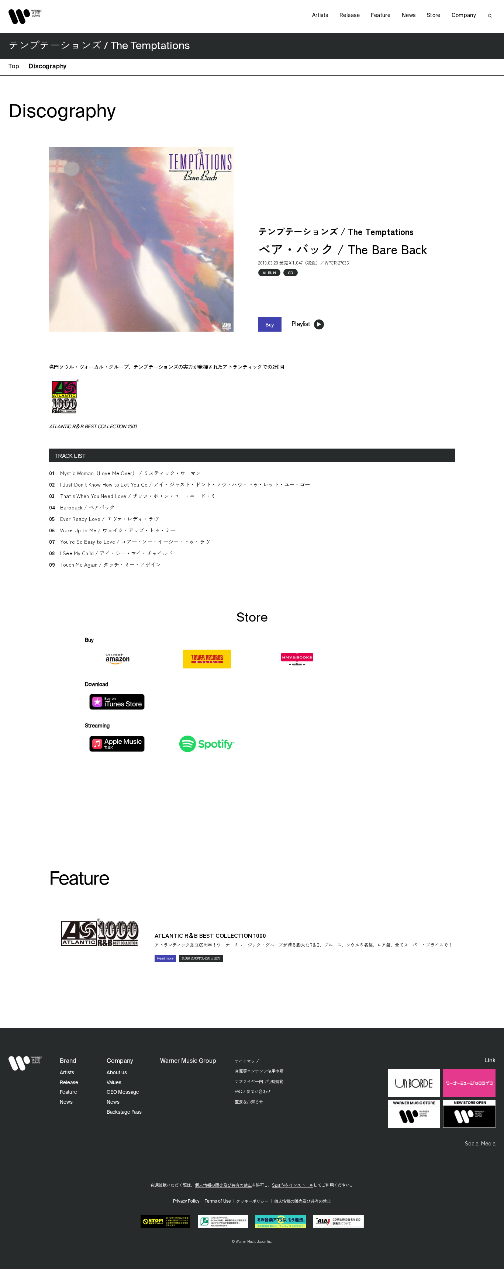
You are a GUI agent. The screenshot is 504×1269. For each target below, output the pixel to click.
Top (13, 67)
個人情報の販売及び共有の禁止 (223, 1185)
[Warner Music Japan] (25, 1063)
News (409, 15)
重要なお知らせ (249, 1101)
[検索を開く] (490, 15)
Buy (270, 324)
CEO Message (123, 1092)
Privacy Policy (186, 1201)
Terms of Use (218, 1201)
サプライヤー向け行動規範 (259, 1081)
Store (434, 15)
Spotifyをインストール (292, 1185)
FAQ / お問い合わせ (253, 1091)
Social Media (480, 1143)
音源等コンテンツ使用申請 (259, 1071)
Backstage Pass (124, 1112)
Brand (68, 1061)
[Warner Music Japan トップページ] (25, 16)
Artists (320, 15)
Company (464, 15)
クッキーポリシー (252, 1201)
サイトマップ (247, 1061)
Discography (47, 67)
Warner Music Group (188, 1061)
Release (349, 15)
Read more (165, 958)
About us (117, 1073)
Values (114, 1082)
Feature (380, 15)
